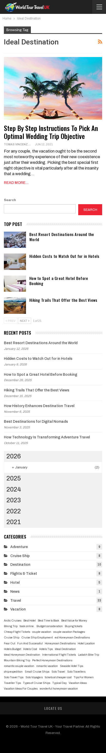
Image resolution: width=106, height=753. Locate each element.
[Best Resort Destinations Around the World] (15, 240)
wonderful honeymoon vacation (59, 688)
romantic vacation (47, 666)
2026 (13, 456)
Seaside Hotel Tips (71, 666)
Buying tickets (73, 626)
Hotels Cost (30, 649)
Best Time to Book (48, 620)
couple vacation (41, 631)
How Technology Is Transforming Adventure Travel (47, 437)
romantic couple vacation (19, 666)
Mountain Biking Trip (17, 660)
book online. (27, 626)
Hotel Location (86, 643)
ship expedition (13, 671)
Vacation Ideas (78, 683)
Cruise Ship (20, 556)
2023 (13, 500)
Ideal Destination (65, 649)
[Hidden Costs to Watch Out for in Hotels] (15, 261)
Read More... (16, 183)
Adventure (19, 547)
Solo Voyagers (34, 677)
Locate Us (53, 708)
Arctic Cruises (12, 620)
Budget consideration (50, 626)
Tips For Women (84, 677)
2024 (13, 489)
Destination (20, 565)
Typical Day (59, 683)
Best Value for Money (74, 620)
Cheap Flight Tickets (17, 631)
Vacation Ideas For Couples (21, 688)
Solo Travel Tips (13, 677)
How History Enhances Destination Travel (39, 406)
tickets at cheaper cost (58, 677)
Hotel (15, 583)
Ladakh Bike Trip (88, 654)
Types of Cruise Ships (36, 683)
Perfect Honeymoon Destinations (52, 660)
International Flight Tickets (59, 654)
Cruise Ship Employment (37, 637)
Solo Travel (58, 671)
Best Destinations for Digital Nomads (36, 421)
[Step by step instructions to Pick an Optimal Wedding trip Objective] (53, 88)
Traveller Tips (12, 683)
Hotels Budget (12, 649)
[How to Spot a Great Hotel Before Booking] (15, 284)
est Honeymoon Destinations (72, 637)
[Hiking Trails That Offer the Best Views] (15, 305)
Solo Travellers (76, 671)
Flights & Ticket (23, 574)
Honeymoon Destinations (60, 643)
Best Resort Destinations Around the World (61, 236)
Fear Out (9, 643)
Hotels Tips (46, 649)
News (15, 592)
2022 (13, 511)
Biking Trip (10, 626)
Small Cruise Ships (37, 671)
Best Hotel (29, 620)
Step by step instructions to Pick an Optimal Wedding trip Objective (51, 132)
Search (10, 200)
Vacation (18, 609)
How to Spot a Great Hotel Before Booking (58, 280)
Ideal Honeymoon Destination (22, 654)
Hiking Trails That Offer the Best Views (63, 300)
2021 (13, 522)
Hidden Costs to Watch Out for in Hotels (64, 256)
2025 (13, 478)
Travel (15, 601)
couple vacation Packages (69, 631)
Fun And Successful (30, 643)
